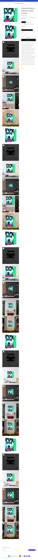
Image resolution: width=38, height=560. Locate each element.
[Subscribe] (18, 550)
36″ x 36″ (23, 26)
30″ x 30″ (31, 24)
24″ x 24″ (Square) (25, 24)
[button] (2, 3)
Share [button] (23, 68)
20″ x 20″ (28, 22)
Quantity (22, 32)
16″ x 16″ (23, 22)
